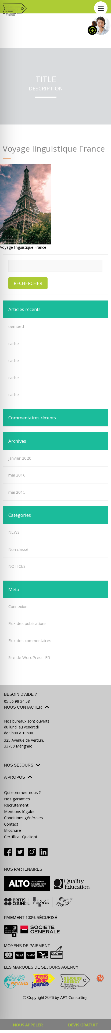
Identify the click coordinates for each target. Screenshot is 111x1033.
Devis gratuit (83, 1024)
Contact (11, 824)
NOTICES (17, 566)
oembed (16, 326)
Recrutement (16, 805)
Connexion (17, 606)
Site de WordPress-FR (29, 657)
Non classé (18, 549)
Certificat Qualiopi (20, 836)
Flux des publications (27, 623)
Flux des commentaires (29, 640)
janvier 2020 (19, 458)
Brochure (12, 830)
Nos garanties (17, 798)
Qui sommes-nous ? (22, 792)
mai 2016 (17, 475)
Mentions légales (19, 811)
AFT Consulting (74, 997)
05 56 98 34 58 (17, 701)
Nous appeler (28, 1024)
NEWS (14, 532)
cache (13, 343)
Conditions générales (23, 817)
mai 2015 (17, 492)
